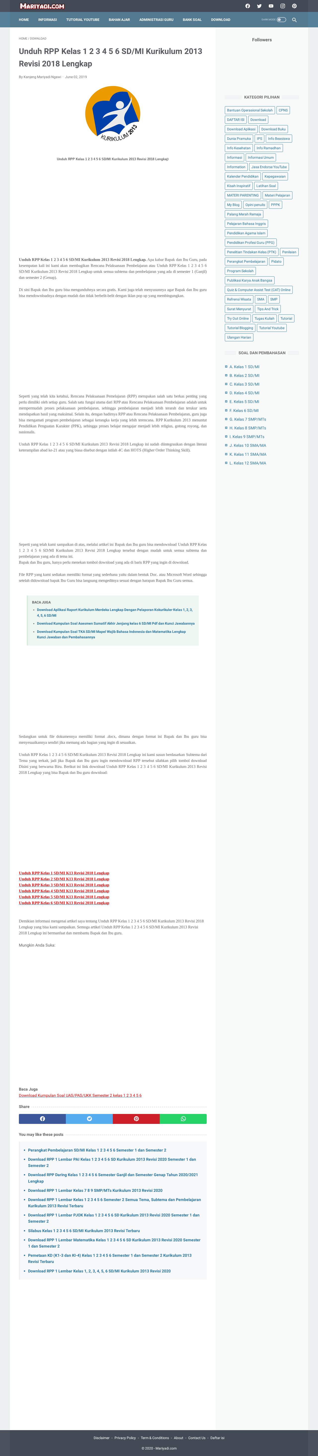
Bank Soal (192, 20)
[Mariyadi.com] (45, 6)
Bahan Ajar (119, 20)
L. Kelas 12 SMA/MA (248, 463)
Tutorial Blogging (240, 328)
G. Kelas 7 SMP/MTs (248, 419)
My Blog (233, 205)
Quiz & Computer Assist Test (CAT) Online (258, 290)
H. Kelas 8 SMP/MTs (248, 428)
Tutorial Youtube (271, 328)
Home (24, 20)
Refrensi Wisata (239, 299)
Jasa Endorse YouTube (269, 167)
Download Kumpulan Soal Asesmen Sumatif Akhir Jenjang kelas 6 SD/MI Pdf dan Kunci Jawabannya (116, 623)
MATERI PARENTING (243, 195)
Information (236, 167)
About (178, 1438)
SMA (260, 299)
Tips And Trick (267, 309)
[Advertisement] (113, 216)
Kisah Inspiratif (238, 186)
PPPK (275, 205)
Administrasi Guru (156, 20)
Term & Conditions (155, 1438)
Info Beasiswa (279, 139)
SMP (274, 299)
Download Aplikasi (241, 129)
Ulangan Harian (239, 337)
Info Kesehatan (239, 148)
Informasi (47, 20)
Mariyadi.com (166, 1448)
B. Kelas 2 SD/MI (244, 375)
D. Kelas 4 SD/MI (244, 393)
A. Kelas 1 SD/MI (244, 366)
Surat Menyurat (239, 309)
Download (220, 20)
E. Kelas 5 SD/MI (244, 401)
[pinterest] (293, 5)
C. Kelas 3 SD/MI (244, 384)
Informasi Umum (261, 157)
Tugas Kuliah (265, 318)
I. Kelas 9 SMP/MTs (247, 436)
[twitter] (258, 5)
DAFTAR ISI (235, 120)
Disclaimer (102, 1438)
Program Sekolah (240, 271)
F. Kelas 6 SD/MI (244, 410)
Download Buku (273, 129)
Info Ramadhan (269, 148)
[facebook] (247, 5)
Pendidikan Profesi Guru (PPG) (251, 243)
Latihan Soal (266, 186)
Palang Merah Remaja (244, 214)
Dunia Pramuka (239, 139)
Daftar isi (217, 1438)
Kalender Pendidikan (243, 176)
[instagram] (282, 5)
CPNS (283, 110)
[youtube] (270, 5)
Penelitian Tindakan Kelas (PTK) (251, 252)
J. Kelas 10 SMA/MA (248, 445)
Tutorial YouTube (82, 20)
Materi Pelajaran (277, 195)
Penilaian (289, 252)
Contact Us (196, 1438)
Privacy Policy (125, 1438)
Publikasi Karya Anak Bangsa (249, 280)
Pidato (276, 261)
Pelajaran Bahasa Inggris (246, 224)
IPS (259, 139)
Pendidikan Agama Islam (246, 233)
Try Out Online (238, 318)
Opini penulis (255, 205)
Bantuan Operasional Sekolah (250, 110)
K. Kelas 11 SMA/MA (248, 454)
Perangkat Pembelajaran (246, 261)
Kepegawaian (275, 176)
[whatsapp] (183, 1119)
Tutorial (286, 318)
